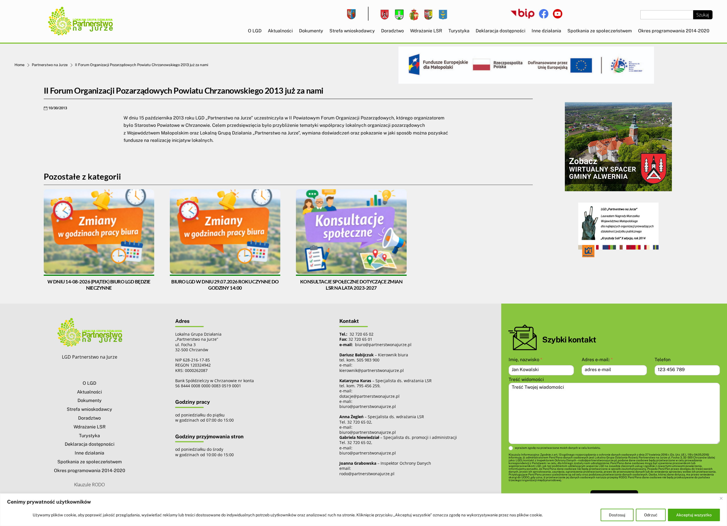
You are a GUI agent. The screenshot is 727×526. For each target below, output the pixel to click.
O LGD (255, 30)
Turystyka (458, 30)
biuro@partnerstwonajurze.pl (367, 406)
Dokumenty (311, 30)
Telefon (662, 359)
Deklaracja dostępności (500, 30)
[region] (363, 509)
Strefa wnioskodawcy (352, 30)
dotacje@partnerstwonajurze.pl (369, 396)
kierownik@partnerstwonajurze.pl (371, 370)
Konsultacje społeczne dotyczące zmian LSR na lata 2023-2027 (351, 285)
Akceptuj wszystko (694, 515)
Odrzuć (650, 515)
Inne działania (546, 30)
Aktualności (280, 30)
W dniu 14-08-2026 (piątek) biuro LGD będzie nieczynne (99, 285)
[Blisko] (721, 498)
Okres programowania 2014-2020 (673, 30)
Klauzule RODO (89, 484)
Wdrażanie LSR (426, 30)
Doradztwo (392, 30)
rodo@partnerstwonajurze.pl (366, 473)
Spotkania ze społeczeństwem (599, 30)
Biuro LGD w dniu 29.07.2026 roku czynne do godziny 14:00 (225, 285)
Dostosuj (617, 515)
